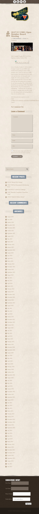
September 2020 (11, 350)
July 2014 (9, 430)
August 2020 (10, 353)
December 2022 (11, 294)
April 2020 (9, 361)
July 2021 (9, 330)
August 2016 (10, 377)
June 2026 (9, 219)
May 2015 (9, 408)
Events (24, 38)
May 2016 (9, 383)
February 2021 (10, 341)
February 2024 (10, 264)
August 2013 (10, 461)
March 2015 (10, 411)
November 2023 (11, 266)
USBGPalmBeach (17, 38)
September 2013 (11, 458)
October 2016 (10, 372)
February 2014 (10, 444)
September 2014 (11, 427)
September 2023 (11, 272)
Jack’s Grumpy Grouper (17, 56)
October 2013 (10, 455)
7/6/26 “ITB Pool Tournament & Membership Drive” (18, 186)
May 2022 (9, 311)
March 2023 (10, 286)
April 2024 (9, 258)
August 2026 (10, 216)
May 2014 (9, 436)
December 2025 (11, 225)
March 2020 (10, 364)
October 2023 (10, 269)
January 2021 (10, 344)
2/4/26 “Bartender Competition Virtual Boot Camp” (17, 193)
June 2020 (9, 355)
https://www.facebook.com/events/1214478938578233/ (26, 100)
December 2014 (11, 419)
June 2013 (9, 466)
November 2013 (11, 452)
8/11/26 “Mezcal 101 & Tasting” (15, 182)
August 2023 (10, 275)
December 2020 (11, 347)
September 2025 (11, 233)
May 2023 (9, 280)
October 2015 (10, 394)
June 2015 (9, 405)
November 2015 (11, 391)
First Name (8, 483)
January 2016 (10, 389)
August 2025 (10, 236)
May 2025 (9, 239)
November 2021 (11, 322)
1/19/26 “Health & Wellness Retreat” (16, 197)
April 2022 (9, 314)
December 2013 (11, 450)
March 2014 (10, 441)
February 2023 (10, 289)
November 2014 (11, 422)
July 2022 (9, 308)
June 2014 (9, 433)
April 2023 (9, 283)
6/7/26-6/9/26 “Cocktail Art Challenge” (16, 189)
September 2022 (11, 303)
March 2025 (10, 241)
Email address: (9, 499)
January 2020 (10, 369)
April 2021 (9, 336)
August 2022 (10, 305)
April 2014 (9, 439)
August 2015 (10, 400)
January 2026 (10, 222)
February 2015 (10, 414)
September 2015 (11, 397)
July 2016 (9, 380)
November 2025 (11, 228)
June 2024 (9, 255)
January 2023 (10, 291)
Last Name (8, 488)
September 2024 (11, 250)
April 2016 (9, 386)
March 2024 (10, 261)
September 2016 (11, 375)
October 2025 (10, 230)
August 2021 (10, 328)
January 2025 (10, 247)
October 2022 (10, 300)
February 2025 (10, 244)
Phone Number (9, 494)
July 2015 (9, 402)
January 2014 (10, 447)
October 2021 (10, 325)
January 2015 (10, 416)
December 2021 (11, 319)
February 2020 (10, 366)
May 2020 (9, 358)
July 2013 (9, 464)
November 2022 (11, 297)
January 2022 (10, 316)
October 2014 (10, 425)
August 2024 (10, 253)
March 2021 (10, 339)
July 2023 (9, 278)
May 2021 (9, 333)
